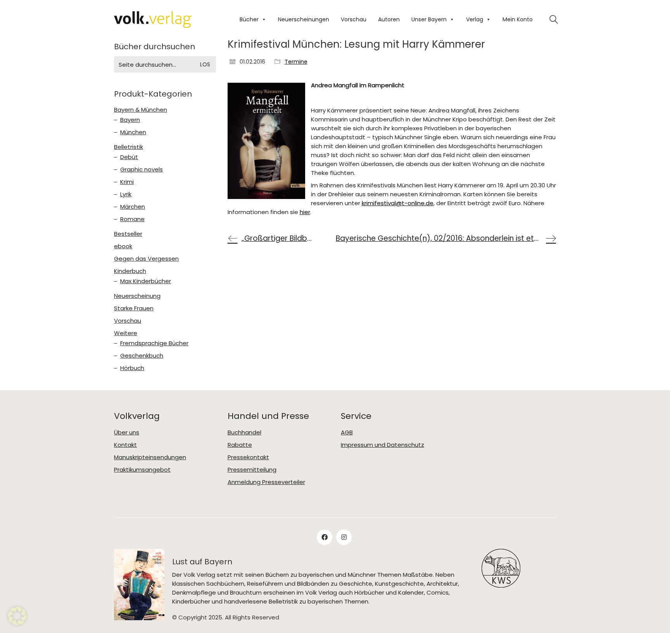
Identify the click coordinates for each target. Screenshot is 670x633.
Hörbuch (132, 368)
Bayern (130, 120)
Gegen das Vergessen (146, 259)
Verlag (474, 19)
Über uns (126, 432)
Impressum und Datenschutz (382, 445)
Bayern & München (140, 110)
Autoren (389, 19)
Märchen (132, 207)
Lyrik (125, 194)
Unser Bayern (429, 19)
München (133, 132)
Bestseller (128, 234)
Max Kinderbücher (145, 281)
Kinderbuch (130, 271)
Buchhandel (244, 432)
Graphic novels (141, 169)
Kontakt (125, 445)
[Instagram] (344, 537)
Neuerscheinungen (303, 19)
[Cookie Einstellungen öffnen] (17, 623)
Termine (296, 62)
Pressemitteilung (252, 470)
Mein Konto (517, 19)
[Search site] (553, 20)
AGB (347, 432)
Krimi (127, 182)
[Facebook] (324, 537)
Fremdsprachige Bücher (154, 343)
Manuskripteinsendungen (150, 457)
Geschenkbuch (141, 356)
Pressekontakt (248, 457)
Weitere (125, 333)
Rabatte (240, 445)
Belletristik (128, 147)
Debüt (129, 157)
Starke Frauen (134, 308)
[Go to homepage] (153, 19)
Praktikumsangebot (142, 470)
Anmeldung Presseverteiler (266, 482)
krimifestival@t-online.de (397, 203)
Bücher (249, 19)
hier (305, 212)
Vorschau (353, 19)
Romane (132, 219)
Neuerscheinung (137, 296)
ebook (123, 246)
